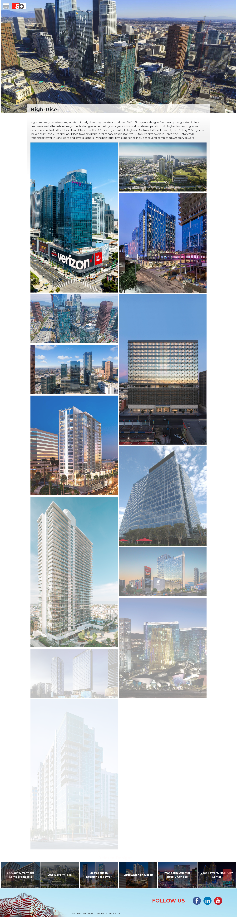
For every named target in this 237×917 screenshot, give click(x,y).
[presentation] (9, 875)
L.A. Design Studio (112, 913)
